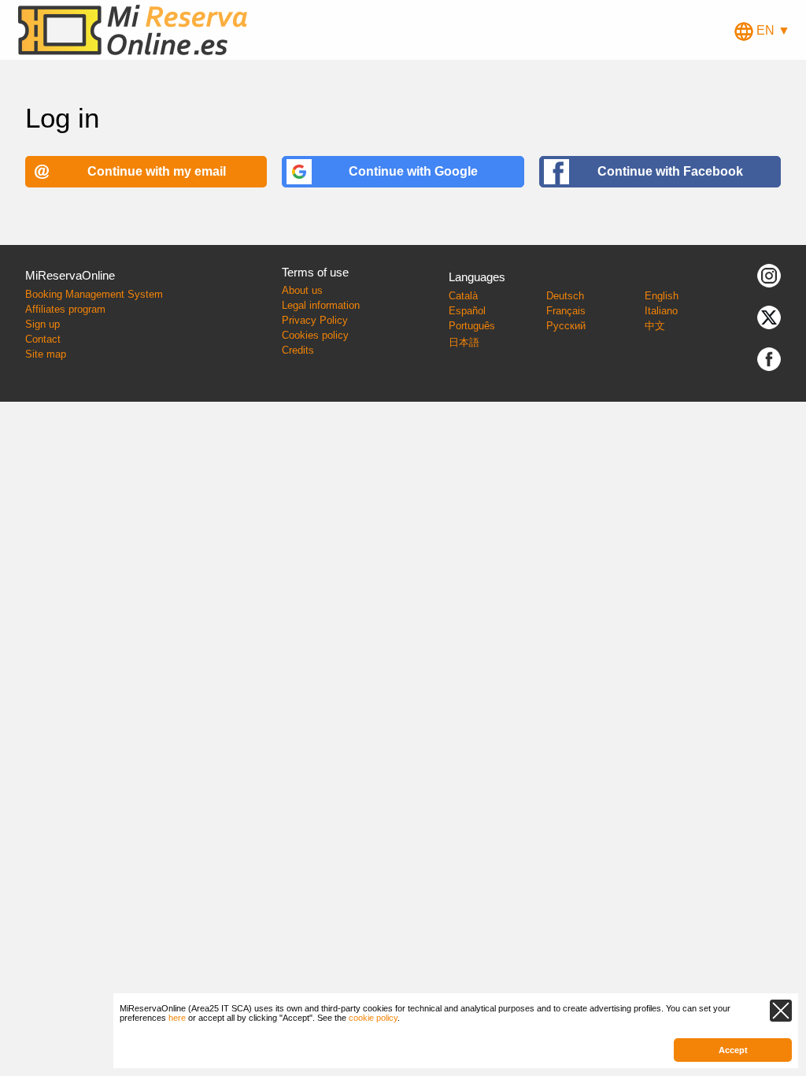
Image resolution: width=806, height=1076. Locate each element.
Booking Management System (94, 294)
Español (467, 311)
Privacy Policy (315, 320)
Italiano (661, 311)
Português (472, 326)
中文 (655, 326)
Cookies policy (315, 335)
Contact (43, 339)
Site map (45, 354)
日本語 (464, 342)
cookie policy (373, 1017)
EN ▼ (771, 30)
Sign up (42, 324)
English (661, 296)
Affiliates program (65, 309)
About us (302, 290)
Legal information (321, 305)
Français (566, 311)
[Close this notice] (781, 1011)
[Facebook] (769, 359)
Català (463, 296)
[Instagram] (769, 275)
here (177, 1017)
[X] (769, 317)
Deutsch (565, 296)
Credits (298, 350)
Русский (566, 326)
